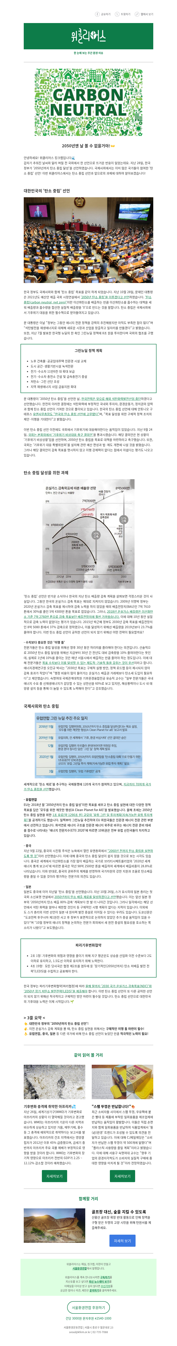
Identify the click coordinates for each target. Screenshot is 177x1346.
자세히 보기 (122, 1240)
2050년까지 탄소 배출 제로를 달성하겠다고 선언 (85, 897)
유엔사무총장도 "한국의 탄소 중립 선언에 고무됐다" (66, 414)
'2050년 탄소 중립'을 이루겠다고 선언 (105, 297)
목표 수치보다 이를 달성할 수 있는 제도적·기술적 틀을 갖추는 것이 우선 (88, 663)
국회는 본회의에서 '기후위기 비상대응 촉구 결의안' (60, 434)
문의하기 (94, 1290)
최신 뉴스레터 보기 (99, 1281)
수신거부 (105, 1286)
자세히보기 (54, 1176)
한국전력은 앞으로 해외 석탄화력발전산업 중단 (111, 398)
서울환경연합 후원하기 (88, 1307)
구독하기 (105, 1277)
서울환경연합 (80, 1268)
